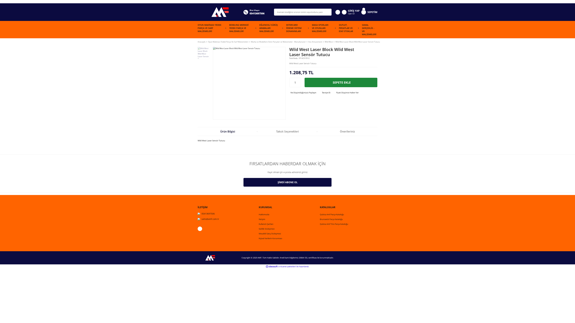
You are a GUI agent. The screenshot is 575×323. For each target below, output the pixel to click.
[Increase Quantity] (298, 82)
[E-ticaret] (287, 266)
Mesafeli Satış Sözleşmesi (270, 233)
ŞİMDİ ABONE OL (288, 182)
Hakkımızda (264, 214)
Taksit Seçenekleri (287, 131)
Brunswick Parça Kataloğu (331, 219)
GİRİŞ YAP (354, 10)
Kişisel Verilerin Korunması (270, 238)
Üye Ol (351, 13)
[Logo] (219, 12)
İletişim (262, 219)
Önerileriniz (347, 131)
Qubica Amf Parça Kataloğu (332, 214)
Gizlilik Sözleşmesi (266, 228)
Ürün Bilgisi (227, 131)
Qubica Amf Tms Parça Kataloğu (334, 224)
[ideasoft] (272, 266)
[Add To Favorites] (374, 53)
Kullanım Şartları (266, 224)
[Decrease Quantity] (291, 82)
